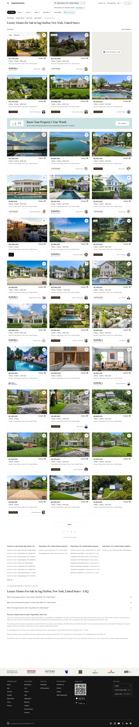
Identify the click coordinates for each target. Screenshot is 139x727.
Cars (25, 688)
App (8, 688)
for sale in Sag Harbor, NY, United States (53, 550)
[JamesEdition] (18, 3)
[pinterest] (130, 723)
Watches (27, 702)
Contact (9, 691)
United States (20, 18)
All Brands (43, 684)
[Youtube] (118, 723)
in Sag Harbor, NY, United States (85, 553)
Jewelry (26, 705)
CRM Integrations (62, 695)
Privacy (9, 705)
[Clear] (84, 3)
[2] (75, 532)
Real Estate (10, 18)
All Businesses (44, 688)
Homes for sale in (21, 550)
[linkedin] (126, 723)
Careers (9, 695)
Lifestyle (26, 712)
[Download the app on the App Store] (80, 698)
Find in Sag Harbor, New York (22, 586)
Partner (59, 688)
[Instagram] (110, 723)
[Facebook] (114, 723)
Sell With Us (60, 684)
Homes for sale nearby (26, 546)
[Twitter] (122, 723)
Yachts (26, 691)
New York (29, 18)
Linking (59, 691)
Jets (25, 695)
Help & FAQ (10, 698)
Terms (9, 702)
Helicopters (27, 698)
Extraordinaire (28, 709)
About (9, 684)
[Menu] (8, 3)
